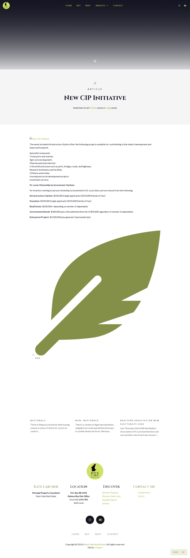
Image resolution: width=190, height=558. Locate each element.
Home (69, 5)
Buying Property (109, 499)
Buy (79, 5)
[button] (175, 552)
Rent (88, 5)
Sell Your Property (110, 492)
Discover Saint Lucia (111, 496)
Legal (108, 107)
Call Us (141, 496)
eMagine (98, 547)
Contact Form (144, 492)
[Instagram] (179, 5)
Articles (93, 107)
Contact (118, 5)
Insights (100, 5)
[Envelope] (185, 5)
